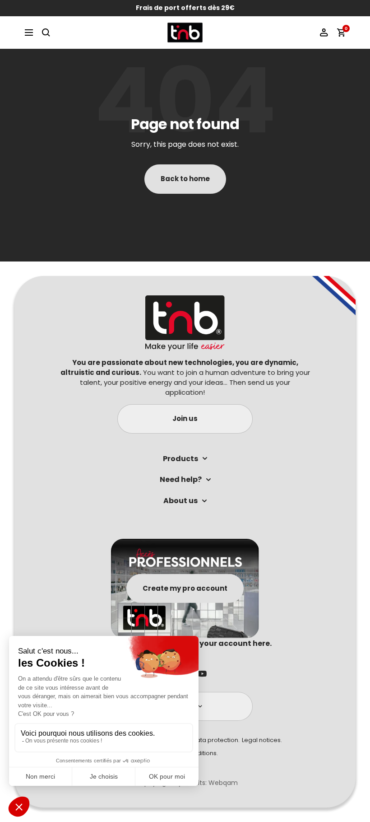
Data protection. (216, 740)
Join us (185, 418)
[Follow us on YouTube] (202, 674)
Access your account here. (221, 643)
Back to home (185, 178)
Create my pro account (185, 588)
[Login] (324, 32)
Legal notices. (262, 740)
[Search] (46, 32)
